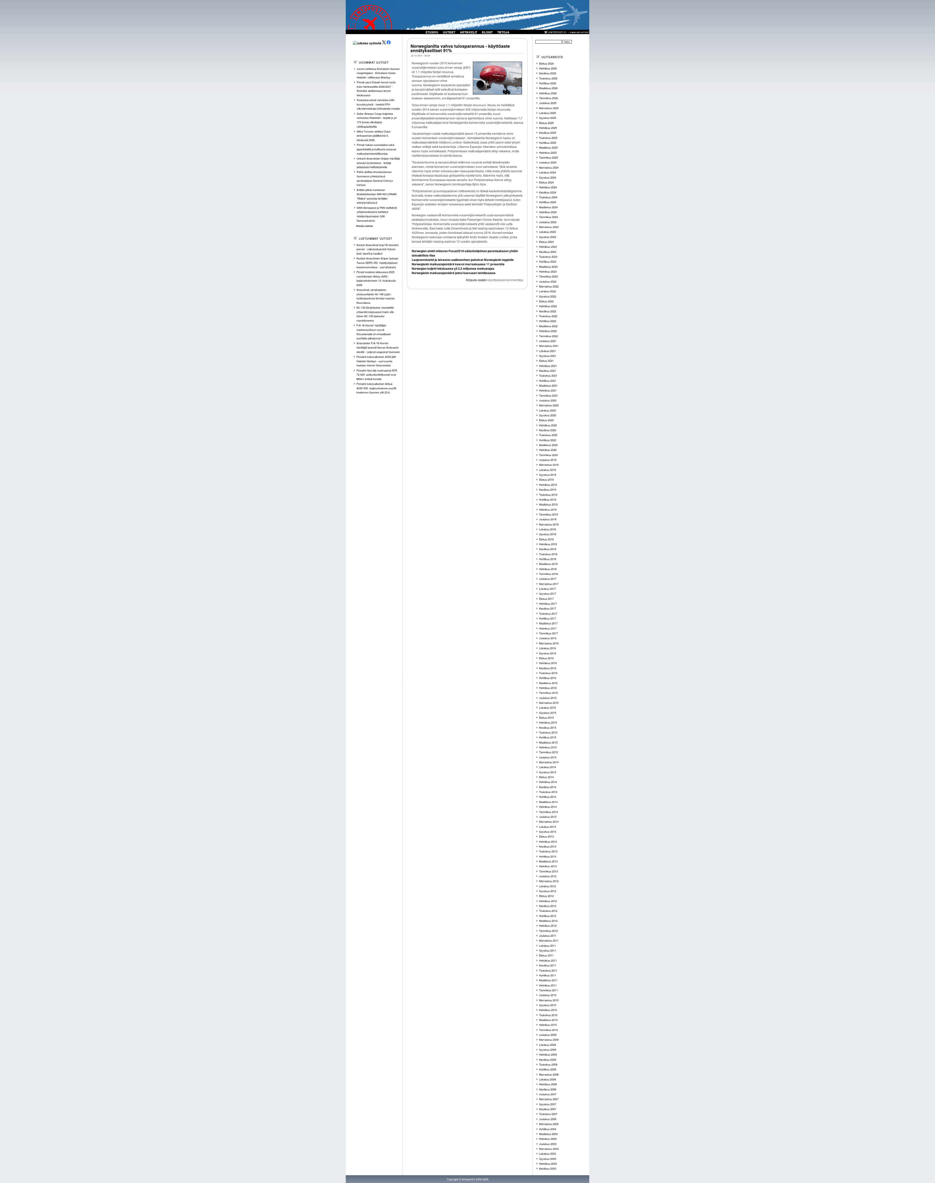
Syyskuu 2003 (547, 1159)
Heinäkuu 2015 (548, 722)
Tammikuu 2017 (548, 633)
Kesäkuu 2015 (547, 727)
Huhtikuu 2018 (547, 559)
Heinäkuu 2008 (548, 1084)
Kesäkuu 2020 (547, 430)
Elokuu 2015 (546, 717)
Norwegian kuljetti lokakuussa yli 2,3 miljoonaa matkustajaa (453, 268)
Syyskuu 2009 (547, 1049)
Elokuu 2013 (546, 836)
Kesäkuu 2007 (547, 1109)
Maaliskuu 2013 (548, 861)
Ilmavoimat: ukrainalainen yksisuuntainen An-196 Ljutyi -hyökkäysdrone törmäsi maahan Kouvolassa (375, 296)
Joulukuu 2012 (547, 876)
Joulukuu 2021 (547, 341)
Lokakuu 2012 (547, 886)
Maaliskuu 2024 (548, 207)
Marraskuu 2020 (549, 405)
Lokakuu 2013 (547, 827)
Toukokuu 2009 (548, 1064)
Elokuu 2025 (546, 123)
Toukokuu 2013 (548, 851)
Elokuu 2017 (546, 599)
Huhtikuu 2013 (547, 856)
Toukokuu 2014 (548, 792)
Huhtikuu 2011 (547, 975)
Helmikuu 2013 (548, 866)
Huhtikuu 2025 (547, 142)
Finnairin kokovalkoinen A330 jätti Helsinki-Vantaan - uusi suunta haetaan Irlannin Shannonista (376, 361)
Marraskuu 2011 (549, 940)
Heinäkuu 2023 (548, 246)
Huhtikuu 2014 (547, 797)
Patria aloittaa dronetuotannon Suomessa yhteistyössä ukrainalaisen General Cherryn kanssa (375, 178)
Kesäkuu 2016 (547, 668)
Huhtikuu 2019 (547, 499)
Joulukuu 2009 (547, 1035)
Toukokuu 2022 (548, 316)
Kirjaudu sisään (476, 280)
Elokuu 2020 (546, 420)
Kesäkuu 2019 (547, 489)
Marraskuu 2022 (549, 286)
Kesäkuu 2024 (547, 192)
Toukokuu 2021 (548, 375)
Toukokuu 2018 (548, 554)
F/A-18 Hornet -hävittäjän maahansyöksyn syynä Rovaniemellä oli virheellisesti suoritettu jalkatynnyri (373, 331)
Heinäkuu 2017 (548, 603)
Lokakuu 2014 (547, 767)
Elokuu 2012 (546, 896)
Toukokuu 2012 (548, 911)
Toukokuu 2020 (548, 435)
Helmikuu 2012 (548, 925)
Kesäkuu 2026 (547, 73)
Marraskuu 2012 (549, 881)
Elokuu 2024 (546, 182)
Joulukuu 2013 (547, 817)
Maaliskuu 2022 (548, 326)
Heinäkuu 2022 (548, 306)
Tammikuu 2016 (548, 693)
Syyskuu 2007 (547, 1104)
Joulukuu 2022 (547, 281)
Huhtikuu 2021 (547, 380)
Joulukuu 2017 (547, 579)
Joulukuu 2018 (547, 519)
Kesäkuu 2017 (547, 608)
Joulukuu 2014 (547, 757)
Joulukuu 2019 (547, 460)
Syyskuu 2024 (547, 177)
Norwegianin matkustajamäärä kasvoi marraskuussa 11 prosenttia (458, 264)
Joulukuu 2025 (547, 103)
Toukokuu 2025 (548, 138)
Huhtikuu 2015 (547, 737)
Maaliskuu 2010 (548, 1020)
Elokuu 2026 (546, 63)
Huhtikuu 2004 (547, 1129)
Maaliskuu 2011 (548, 980)
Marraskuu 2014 (549, 762)
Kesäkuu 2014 (547, 787)
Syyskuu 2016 (547, 653)
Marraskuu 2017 (549, 584)
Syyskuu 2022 (547, 296)
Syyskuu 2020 (547, 415)
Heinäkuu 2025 (548, 128)
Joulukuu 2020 (547, 400)
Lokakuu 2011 (547, 945)
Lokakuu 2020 (547, 410)
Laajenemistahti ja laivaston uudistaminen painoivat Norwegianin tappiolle (463, 260)
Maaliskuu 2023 (548, 266)
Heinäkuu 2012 (548, 901)
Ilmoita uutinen (364, 226)
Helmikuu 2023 (548, 271)
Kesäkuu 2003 (547, 1168)
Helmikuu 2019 (548, 509)
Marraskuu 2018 (549, 524)
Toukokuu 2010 (548, 1015)
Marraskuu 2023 (549, 227)
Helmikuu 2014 (548, 807)
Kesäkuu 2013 (547, 846)
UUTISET (449, 32)
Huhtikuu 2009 (547, 1069)
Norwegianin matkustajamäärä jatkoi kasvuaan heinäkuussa (454, 273)
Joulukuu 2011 (547, 935)
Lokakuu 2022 (547, 291)
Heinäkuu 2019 (548, 485)
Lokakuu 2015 (547, 707)
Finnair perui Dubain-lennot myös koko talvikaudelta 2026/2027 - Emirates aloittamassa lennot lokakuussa (376, 88)
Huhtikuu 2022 (547, 321)
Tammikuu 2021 (548, 395)
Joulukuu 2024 (547, 162)
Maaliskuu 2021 (548, 385)
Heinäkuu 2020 (548, 425)
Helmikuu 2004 (548, 1139)
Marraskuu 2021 (549, 346)
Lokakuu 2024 (547, 172)
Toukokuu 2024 (548, 197)
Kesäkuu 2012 (547, 906)
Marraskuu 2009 (549, 1039)
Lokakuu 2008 (547, 1079)
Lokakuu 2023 (547, 232)
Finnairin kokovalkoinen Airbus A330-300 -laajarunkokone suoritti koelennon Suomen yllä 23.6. (376, 388)
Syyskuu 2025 (547, 118)
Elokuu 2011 (546, 955)
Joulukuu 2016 (547, 638)
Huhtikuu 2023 (547, 261)
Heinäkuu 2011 (548, 960)
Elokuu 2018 (546, 539)
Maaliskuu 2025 (548, 147)
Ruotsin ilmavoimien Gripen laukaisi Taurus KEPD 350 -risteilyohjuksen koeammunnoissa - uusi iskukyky (377, 262)
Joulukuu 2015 (547, 698)
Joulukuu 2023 (547, 222)
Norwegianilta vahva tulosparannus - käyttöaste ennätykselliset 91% (460, 48)
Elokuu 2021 (546, 361)
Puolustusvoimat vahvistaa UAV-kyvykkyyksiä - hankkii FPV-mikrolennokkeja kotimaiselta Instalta (378, 104)
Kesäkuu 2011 (547, 965)
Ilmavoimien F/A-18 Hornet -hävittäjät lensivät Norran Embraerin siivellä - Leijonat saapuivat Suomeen (378, 347)
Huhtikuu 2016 (547, 678)
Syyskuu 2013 (547, 831)
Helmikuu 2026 (548, 93)
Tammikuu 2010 (548, 1030)
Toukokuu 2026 (548, 78)
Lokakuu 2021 (547, 351)
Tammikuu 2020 (548, 455)
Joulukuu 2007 (547, 1094)
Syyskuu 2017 (547, 593)
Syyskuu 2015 (547, 713)
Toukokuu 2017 (548, 613)
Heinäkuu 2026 (548, 68)
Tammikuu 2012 (548, 931)
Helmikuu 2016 (548, 688)
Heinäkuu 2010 (548, 1010)
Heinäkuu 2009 (548, 1054)
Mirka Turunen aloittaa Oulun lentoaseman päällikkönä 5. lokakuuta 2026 (374, 135)
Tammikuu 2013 (548, 871)
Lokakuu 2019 (547, 470)
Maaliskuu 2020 (548, 445)
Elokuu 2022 (546, 301)
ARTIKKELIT (468, 32)
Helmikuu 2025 (548, 152)
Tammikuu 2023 (548, 276)
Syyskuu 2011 (547, 950)
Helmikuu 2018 (548, 569)
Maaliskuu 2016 (548, 683)
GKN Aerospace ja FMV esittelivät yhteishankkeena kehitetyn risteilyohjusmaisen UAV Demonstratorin (377, 214)
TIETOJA (503, 32)
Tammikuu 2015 (548, 752)
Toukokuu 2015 (548, 732)
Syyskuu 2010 (547, 1005)
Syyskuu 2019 (547, 475)
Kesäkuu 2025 (547, 132)
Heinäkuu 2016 (548, 663)
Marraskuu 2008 (549, 1074)
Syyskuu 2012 (547, 891)
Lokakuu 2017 (547, 589)
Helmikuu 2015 (548, 747)
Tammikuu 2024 (548, 217)
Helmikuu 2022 (548, 331)
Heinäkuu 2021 (548, 366)
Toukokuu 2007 (548, 1114)
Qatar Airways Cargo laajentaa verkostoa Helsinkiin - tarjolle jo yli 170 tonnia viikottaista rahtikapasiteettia (376, 120)
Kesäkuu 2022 (547, 311)
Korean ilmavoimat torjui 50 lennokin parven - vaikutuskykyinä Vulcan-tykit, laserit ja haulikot (377, 249)
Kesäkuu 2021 (547, 370)
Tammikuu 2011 (548, 990)
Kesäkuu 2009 (547, 1059)
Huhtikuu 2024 (547, 202)
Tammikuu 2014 (548, 812)
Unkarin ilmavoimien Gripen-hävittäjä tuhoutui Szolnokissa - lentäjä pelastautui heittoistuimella (378, 162)
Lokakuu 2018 (547, 529)
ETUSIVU (432, 32)
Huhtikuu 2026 (547, 83)
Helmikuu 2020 (548, 450)
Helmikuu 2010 (548, 1025)
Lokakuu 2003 (547, 1153)
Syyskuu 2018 (547, 534)
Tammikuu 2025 (548, 157)
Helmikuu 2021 (548, 390)
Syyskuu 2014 (547, 772)
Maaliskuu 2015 (548, 742)
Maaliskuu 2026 (548, 88)
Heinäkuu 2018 (548, 544)
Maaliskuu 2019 (548, 504)
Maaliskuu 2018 (548, 564)
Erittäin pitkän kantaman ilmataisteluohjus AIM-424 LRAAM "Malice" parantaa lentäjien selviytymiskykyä (376, 196)
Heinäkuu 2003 (548, 1163)
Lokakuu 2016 (547, 648)
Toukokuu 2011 (548, 970)
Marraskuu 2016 (549, 643)
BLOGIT (487, 32)
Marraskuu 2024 (549, 167)
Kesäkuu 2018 (547, 549)
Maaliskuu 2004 (548, 1134)
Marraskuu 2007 (549, 1099)
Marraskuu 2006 (549, 1124)
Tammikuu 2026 (548, 98)
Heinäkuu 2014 (548, 782)
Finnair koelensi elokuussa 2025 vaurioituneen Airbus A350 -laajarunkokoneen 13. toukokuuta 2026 (376, 278)
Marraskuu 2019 (549, 465)
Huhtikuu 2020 (547, 440)
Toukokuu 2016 (548, 673)
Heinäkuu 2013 (548, 841)
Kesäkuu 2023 (547, 252)
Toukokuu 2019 (548, 494)
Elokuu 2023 (546, 242)
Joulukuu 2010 (547, 995)
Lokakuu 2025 (547, 113)
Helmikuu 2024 (548, 212)
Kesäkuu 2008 (547, 1089)
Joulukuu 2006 (547, 1119)
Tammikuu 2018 (548, 574)
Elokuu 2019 (546, 479)
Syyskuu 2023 (547, 237)
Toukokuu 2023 (548, 256)
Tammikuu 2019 (548, 514)
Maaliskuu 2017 (548, 623)
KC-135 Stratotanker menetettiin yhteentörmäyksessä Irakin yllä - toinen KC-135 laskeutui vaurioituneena (375, 313)
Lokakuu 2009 (547, 1045)
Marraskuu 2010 (549, 1000)
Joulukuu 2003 (547, 1144)
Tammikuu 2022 (548, 336)
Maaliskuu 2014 (548, 802)
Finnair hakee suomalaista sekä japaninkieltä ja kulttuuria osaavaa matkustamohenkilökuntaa (376, 149)
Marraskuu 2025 (549, 108)
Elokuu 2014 (546, 777)
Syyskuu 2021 (547, 356)
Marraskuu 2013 (549, 821)
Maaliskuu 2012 (548, 921)
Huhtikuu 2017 (547, 618)
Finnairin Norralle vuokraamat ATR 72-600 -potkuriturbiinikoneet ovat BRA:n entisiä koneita (376, 374)
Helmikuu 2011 (548, 985)
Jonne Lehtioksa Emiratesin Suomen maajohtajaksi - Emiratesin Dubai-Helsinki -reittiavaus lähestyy (378, 73)
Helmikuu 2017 (548, 628)
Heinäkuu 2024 (548, 187)
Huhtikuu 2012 (547, 916)
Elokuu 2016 (546, 658)
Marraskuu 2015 (549, 703)
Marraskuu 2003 (549, 1149)
